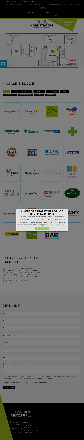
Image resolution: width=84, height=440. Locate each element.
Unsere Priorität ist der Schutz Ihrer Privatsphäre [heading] (42, 212)
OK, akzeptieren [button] (42, 228)
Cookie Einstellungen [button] (57, 225)
